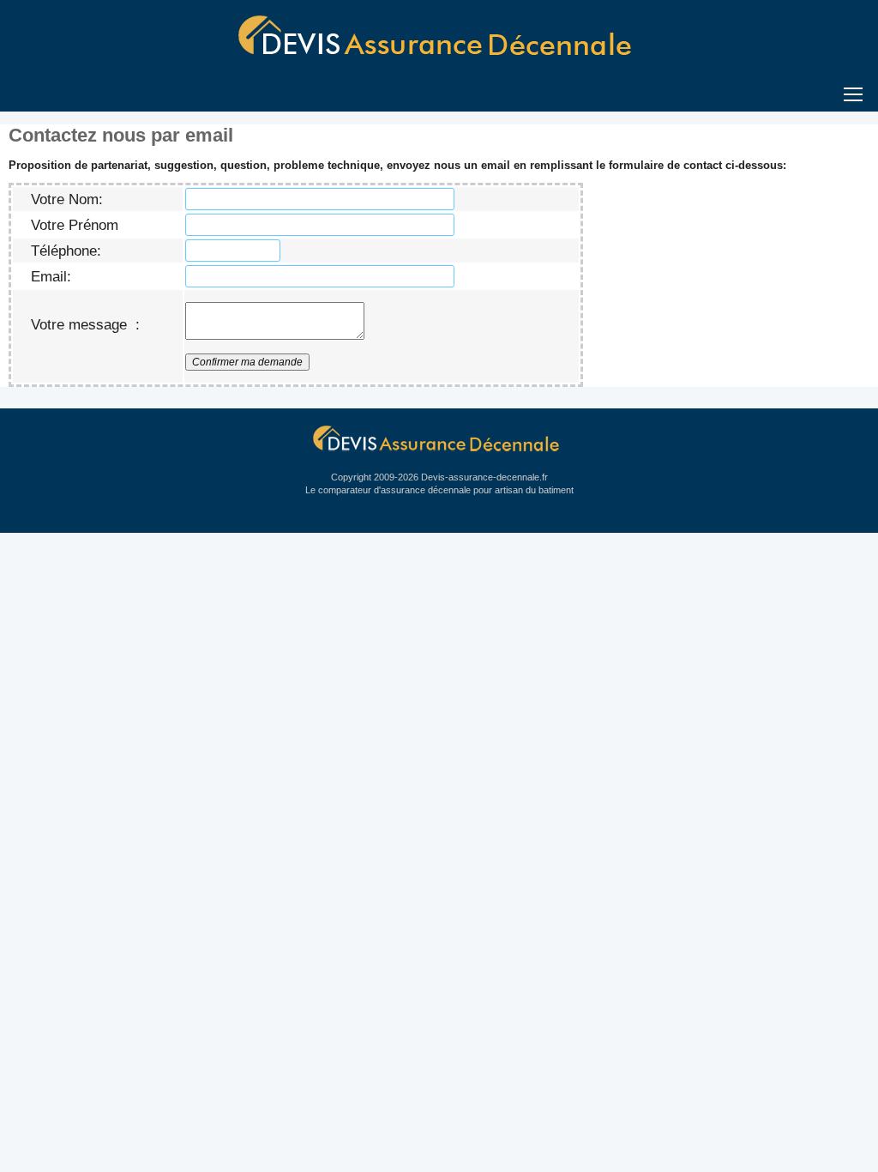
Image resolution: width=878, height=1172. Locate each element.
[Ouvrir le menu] (439, 92)
